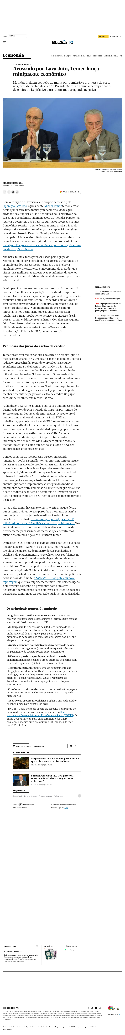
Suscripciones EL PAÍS (67, 1027)
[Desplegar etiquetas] (79, 795)
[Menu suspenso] (5, 42)
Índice (95, 1027)
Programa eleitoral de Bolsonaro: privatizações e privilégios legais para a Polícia (108, 317)
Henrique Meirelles (30, 796)
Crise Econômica (56, 56)
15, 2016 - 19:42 (17, 185)
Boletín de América (13, 952)
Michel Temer (53, 206)
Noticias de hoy (7, 1029)
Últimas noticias (102, 287)
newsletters (10, 946)
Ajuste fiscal (17, 796)
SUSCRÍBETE (103, 36)
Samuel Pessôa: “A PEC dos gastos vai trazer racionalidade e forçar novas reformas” (52, 778)
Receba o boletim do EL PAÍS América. (30, 746)
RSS (91, 1027)
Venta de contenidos (15, 1027)
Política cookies (35, 1027)
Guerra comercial (79, 56)
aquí (66, 808)
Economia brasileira (21, 64)
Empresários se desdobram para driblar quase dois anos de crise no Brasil (55, 760)
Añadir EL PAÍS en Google (71, 192)
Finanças (67, 56)
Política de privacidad (48, 1027)
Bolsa (89, 56)
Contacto (5, 1027)
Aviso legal (26, 1027)
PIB (121, 56)
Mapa (57, 1027)
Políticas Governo (45, 796)
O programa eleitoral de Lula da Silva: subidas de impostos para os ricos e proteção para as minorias (108, 307)
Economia (13, 55)
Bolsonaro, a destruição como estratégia (108, 292)
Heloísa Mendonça (13, 183)
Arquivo (48, 946)
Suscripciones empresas (81, 1027)
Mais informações (19, 808)
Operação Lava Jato (15, 206)
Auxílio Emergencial (111, 56)
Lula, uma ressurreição (110, 299)
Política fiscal (58, 796)
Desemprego (97, 56)
